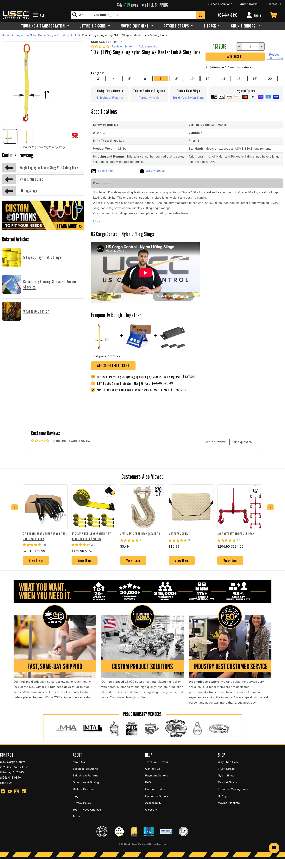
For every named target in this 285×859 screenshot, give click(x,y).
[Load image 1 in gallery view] (10, 136)
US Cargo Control (137, 844)
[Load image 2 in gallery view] (26, 136)
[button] (100, 46)
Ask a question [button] (241, 442)
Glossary (151, 809)
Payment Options (156, 775)
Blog (76, 796)
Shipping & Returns (110, 97)
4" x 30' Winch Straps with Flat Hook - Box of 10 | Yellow (91, 536)
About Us (79, 761)
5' (129, 78)
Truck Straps (226, 768)
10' (192, 78)
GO (200, 15)
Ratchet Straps (228, 782)
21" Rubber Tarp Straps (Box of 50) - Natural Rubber (44, 536)
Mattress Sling (178, 534)
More (96, 221)
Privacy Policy (82, 802)
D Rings (223, 796)
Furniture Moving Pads (233, 789)
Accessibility (153, 802)
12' (208, 78)
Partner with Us (149, 97)
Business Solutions (219, 3)
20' (270, 78)
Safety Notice (155, 170)
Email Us (6, 782)
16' (239, 78)
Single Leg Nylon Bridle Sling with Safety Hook (46, 35)
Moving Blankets (229, 802)
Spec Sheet (106, 170)
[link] (124, 383)
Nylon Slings (226, 775)
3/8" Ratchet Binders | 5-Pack (235, 534)
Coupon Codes (155, 789)
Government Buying (86, 782)
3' (98, 78)
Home (6, 35)
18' (254, 78)
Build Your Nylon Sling (188, 97)
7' (161, 78)
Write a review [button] (215, 442)
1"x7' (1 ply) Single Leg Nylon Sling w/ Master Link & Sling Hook (124, 35)
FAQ (148, 782)
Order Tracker (249, 3)
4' (114, 78)
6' (145, 78)
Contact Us (273, 3)
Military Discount (84, 789)
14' (223, 78)
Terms (77, 816)
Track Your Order (156, 761)
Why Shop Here (228, 761)
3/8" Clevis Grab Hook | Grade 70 (140, 534)
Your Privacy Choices (87, 809)
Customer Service (157, 796)
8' (176, 78)
